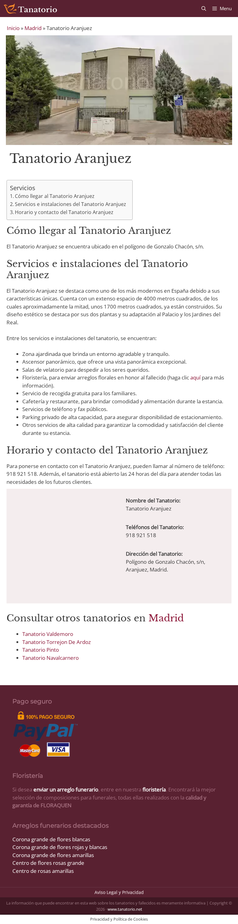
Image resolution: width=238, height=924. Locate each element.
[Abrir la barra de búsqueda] (203, 8)
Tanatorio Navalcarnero (50, 657)
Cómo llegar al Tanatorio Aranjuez (55, 196)
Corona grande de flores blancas (51, 839)
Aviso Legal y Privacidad (119, 892)
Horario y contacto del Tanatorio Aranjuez (64, 212)
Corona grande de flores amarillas (53, 855)
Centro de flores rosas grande (48, 862)
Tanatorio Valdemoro (47, 633)
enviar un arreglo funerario (65, 789)
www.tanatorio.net (125, 909)
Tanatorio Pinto (40, 649)
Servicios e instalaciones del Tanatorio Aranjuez (70, 204)
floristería (154, 789)
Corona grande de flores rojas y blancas (59, 847)
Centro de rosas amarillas (43, 870)
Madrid (33, 28)
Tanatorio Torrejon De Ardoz (56, 642)
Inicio (13, 28)
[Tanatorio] (30, 8)
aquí (195, 377)
